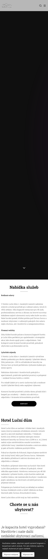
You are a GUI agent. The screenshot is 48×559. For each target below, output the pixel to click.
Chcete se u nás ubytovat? (24, 507)
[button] (40, 5)
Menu (44, 5)
